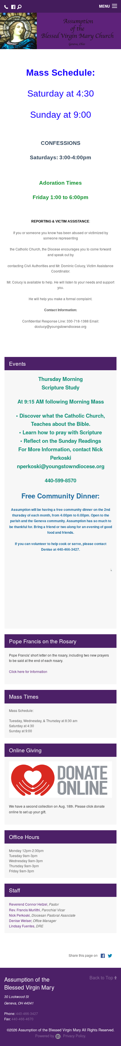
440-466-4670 (22, 1018)
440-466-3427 (27, 1013)
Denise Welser (20, 920)
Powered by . (48, 1035)
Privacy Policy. (74, 1035)
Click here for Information (28, 671)
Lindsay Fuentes (21, 925)
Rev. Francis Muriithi (24, 909)
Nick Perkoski (19, 915)
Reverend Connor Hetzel (28, 904)
